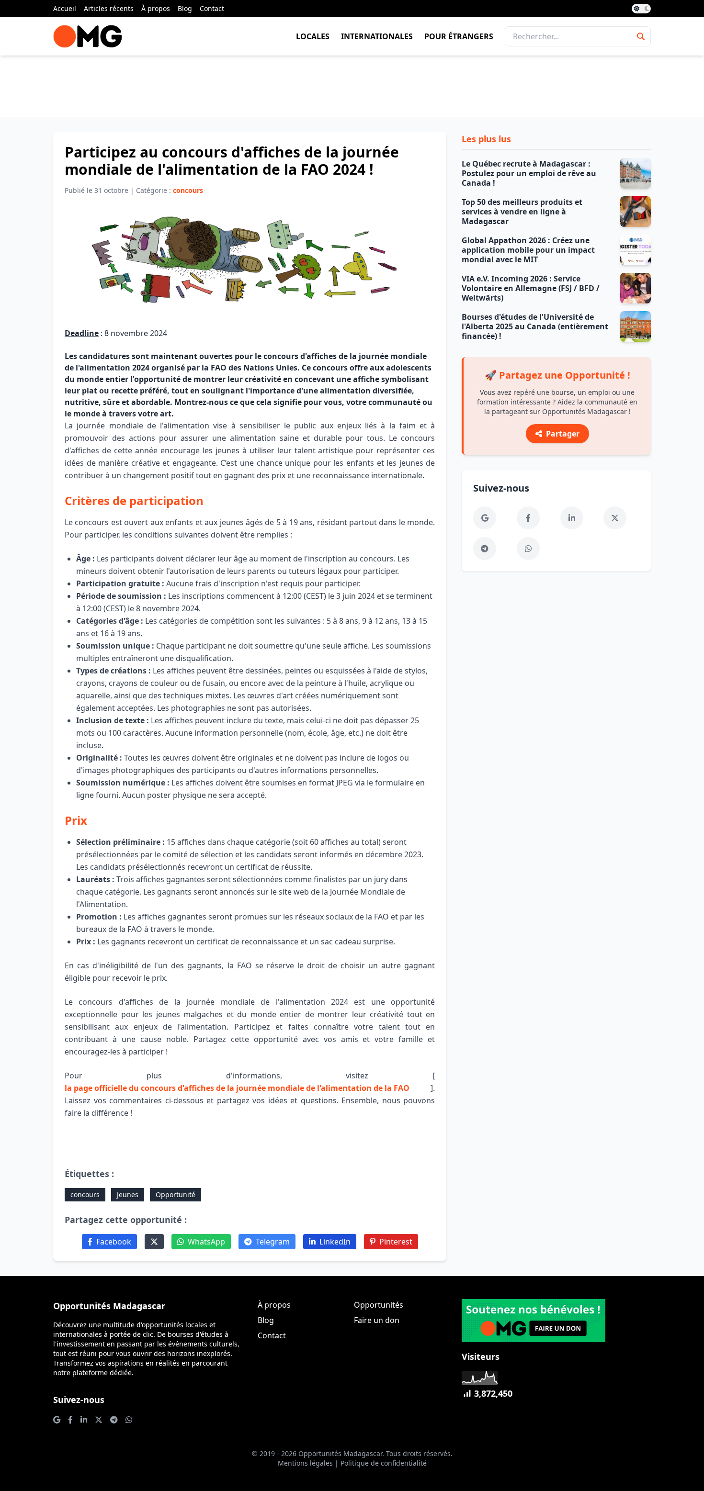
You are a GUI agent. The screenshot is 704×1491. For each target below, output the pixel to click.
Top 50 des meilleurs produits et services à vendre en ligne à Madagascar (522, 211)
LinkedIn (335, 1241)
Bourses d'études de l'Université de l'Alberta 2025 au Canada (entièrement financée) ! (535, 326)
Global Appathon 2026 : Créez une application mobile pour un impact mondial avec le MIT (528, 250)
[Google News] (484, 517)
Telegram (273, 1241)
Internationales (377, 36)
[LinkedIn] (571, 517)
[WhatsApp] (528, 548)
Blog (185, 8)
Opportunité (175, 1194)
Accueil (64, 8)
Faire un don (376, 1320)
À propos (155, 8)
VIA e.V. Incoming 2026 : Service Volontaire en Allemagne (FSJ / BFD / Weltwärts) (531, 288)
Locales (312, 36)
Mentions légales (305, 1463)
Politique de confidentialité (384, 1463)
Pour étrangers (458, 36)
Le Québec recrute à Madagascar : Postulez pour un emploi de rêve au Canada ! (529, 173)
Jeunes (127, 1194)
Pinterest (395, 1241)
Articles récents (109, 8)
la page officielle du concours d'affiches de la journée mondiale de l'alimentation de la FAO (237, 1088)
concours (85, 1194)
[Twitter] (154, 1241)
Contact (212, 8)
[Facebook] (528, 517)
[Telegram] (484, 548)
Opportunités (378, 1305)
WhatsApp (206, 1241)
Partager (562, 433)
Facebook (113, 1241)
